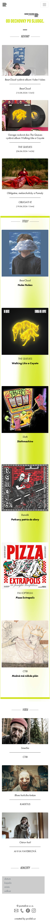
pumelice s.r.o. (26, 905)
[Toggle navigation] (44, 4)
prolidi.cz (31, 918)
